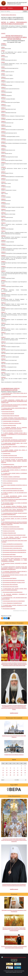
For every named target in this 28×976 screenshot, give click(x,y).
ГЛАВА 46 (3, 202)
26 (10, 774)
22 (21, 772)
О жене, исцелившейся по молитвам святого (12, 430)
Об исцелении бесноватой (8, 413)
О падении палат (6, 453)
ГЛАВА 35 (3, 162)
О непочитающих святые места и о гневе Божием (14, 601)
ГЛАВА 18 (3, 104)
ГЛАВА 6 (3, 62)
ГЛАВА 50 (3, 216)
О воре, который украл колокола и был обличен (13, 490)
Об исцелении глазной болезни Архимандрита (13, 528)
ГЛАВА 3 (3, 50)
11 (6, 770)
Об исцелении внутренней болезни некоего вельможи (15, 478)
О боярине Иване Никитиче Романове (10, 415)
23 (25, 772)
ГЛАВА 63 (3, 271)
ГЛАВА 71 (3, 307)
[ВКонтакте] (6, 618)
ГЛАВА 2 (3, 47)
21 (17, 772)
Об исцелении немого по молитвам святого (12, 548)
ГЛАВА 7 (3, 67)
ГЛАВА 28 (3, 138)
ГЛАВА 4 (3, 55)
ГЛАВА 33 (3, 155)
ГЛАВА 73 (3, 318)
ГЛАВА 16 (3, 97)
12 (10, 770)
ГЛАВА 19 (3, 107)
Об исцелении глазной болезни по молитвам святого (14, 550)
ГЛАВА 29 (3, 142)
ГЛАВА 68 (3, 293)
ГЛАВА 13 (3, 87)
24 (3, 774)
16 (25, 770)
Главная (4, 8)
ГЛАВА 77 (3, 337)
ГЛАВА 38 (3, 175)
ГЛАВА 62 (3, 266)
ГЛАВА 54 (3, 231)
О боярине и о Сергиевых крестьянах (11, 526)
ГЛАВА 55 (3, 235)
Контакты (10, 8)
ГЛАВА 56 (3, 240)
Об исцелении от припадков (9, 608)
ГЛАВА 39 (3, 178)
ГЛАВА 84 (3, 362)
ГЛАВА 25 (3, 128)
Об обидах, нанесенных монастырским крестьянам (14, 535)
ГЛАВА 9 (3, 73)
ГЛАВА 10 (3, 77)
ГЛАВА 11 (3, 80)
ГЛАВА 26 (3, 131)
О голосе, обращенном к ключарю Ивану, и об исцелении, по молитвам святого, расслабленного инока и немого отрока (14, 401)
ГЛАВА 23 (3, 121)
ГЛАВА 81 (3, 352)
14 (17, 770)
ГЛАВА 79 (3, 345)
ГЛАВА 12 (3, 84)
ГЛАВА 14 (3, 90)
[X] (9, 618)
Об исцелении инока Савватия (9, 578)
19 (10, 772)
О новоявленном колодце (8, 464)
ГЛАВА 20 (3, 111)
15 (21, 770)
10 (3, 770)
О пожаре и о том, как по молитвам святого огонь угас (14, 516)
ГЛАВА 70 (3, 302)
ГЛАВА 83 (3, 359)
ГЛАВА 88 (3, 377)
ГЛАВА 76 (3, 332)
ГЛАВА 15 (3, 94)
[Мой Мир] (4, 618)
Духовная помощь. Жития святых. (8, 14)
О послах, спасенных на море (9, 425)
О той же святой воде (7, 482)
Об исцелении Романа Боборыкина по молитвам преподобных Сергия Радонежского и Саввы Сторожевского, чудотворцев (14, 560)
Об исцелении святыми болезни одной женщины (13, 580)
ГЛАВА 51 (3, 219)
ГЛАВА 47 (3, 205)
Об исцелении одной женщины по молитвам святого (14, 552)
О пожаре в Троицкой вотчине (9, 533)
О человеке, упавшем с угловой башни (11, 476)
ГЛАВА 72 (3, 312)
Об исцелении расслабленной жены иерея (12, 488)
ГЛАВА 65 (3, 280)
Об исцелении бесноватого (8, 411)
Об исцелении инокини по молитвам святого (12, 592)
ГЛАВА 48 (3, 209)
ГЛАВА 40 (3, 182)
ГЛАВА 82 (3, 355)
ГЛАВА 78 (3, 341)
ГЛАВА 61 (3, 261)
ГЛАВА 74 (3, 323)
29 (21, 774)
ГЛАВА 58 (3, 247)
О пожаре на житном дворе (9, 530)
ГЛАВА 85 (3, 365)
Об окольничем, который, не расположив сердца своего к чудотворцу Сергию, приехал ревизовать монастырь (14, 461)
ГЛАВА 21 (3, 114)
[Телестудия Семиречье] (17, 967)
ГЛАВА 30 (3, 145)
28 (17, 774)
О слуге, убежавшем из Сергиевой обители (12, 603)
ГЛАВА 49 (3, 212)
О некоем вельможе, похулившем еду (11, 421)
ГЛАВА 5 (3, 58)
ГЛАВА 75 (3, 327)
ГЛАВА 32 (3, 152)
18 (6, 772)
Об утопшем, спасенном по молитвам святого (13, 457)
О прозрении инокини (7, 437)
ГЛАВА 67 (3, 288)
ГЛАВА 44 (3, 195)
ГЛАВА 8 (3, 70)
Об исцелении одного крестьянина (10, 586)
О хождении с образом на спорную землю (12, 423)
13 (14, 770)
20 (14, 772)
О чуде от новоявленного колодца (10, 480)
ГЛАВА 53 (3, 227)
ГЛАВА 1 (3, 43)
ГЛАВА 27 (3, 135)
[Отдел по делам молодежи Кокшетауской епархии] (9, 967)
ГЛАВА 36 (3, 167)
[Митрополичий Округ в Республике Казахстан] (14, 960)
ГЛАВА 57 (3, 244)
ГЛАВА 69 (3, 298)
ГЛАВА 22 (3, 118)
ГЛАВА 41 (3, 185)
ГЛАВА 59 (3, 252)
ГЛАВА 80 (3, 348)
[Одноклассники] (2, 618)
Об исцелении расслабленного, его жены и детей (14, 582)
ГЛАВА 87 (3, 372)
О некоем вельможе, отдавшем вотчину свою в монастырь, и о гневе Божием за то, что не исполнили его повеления (14, 434)
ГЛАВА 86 (3, 369)
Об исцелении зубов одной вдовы (10, 584)
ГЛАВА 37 (3, 171)
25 (6, 774)
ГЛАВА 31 (3, 148)
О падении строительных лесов (10, 455)
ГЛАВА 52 (3, 223)
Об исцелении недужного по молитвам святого (13, 546)
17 (3, 772)
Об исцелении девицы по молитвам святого (12, 556)
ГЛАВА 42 (3, 188)
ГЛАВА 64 (3, 277)
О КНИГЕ (3, 33)
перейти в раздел (14, 713)
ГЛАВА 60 (3, 255)
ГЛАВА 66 (3, 285)
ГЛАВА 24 (3, 125)
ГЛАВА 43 (3, 192)
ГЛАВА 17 (3, 101)
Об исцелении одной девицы (9, 554)
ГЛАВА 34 (3, 159)
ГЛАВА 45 (3, 199)
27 (14, 774)
